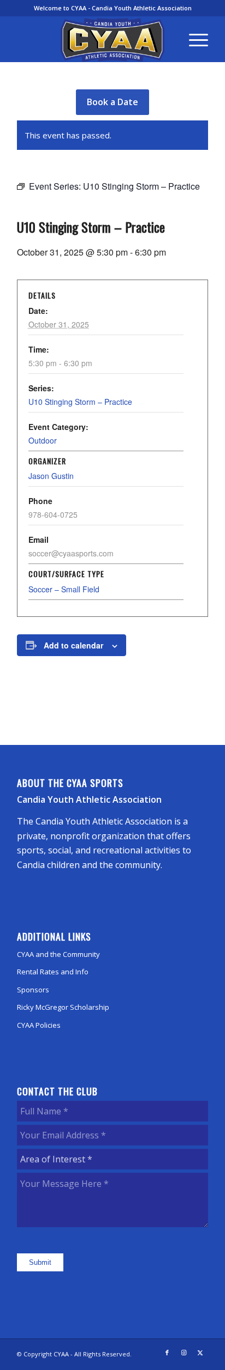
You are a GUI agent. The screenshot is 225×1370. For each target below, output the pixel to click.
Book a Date (112, 102)
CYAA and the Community (58, 954)
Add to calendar (73, 645)
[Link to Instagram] (183, 1352)
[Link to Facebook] (167, 1352)
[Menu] (193, 39)
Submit (40, 1262)
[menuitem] (193, 39)
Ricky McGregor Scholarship (63, 1007)
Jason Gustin (51, 475)
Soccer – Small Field (63, 589)
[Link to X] (200, 1352)
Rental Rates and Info (52, 972)
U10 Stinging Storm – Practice (80, 401)
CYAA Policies (39, 1025)
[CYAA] (112, 40)
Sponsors (33, 990)
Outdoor (42, 440)
